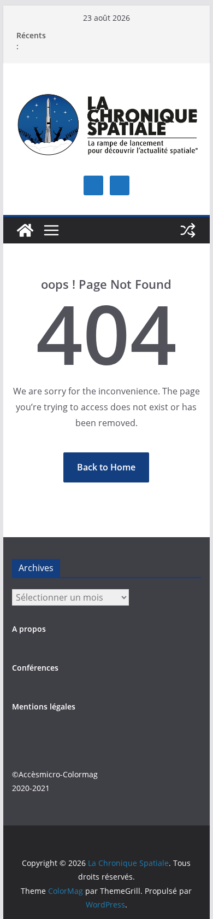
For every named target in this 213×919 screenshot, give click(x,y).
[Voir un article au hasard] (188, 230)
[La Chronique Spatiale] (25, 230)
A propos (29, 629)
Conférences (35, 667)
